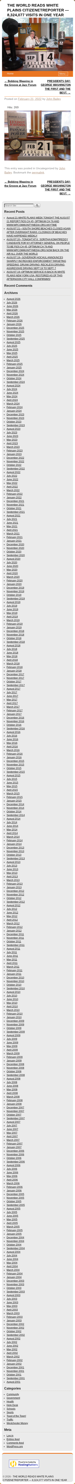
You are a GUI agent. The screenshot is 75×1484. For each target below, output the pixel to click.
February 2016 (15, 753)
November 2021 (15, 504)
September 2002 (16, 1335)
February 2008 (15, 1100)
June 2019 (12, 609)
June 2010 (12, 999)
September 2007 (16, 1118)
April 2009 (12, 1049)
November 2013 (15, 851)
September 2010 (16, 988)
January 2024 (14, 411)
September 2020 (16, 555)
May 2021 (12, 526)
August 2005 (13, 1208)
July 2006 (12, 1169)
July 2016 (12, 735)
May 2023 (12, 439)
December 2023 (15, 414)
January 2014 (14, 844)
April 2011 (12, 963)
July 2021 (12, 519)
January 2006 (14, 1190)
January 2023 (14, 454)
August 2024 (13, 385)
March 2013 (13, 880)
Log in (10, 1435)
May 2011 (12, 959)
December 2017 (15, 674)
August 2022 (13, 472)
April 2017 (12, 703)
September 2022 (16, 468)
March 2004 (13, 1270)
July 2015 (12, 779)
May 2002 (12, 1349)
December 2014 (15, 804)
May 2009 (12, 1046)
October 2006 (14, 1158)
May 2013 (12, 873)
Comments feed (15, 1442)
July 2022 (12, 475)
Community (13, 1394)
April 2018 (12, 660)
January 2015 (14, 800)
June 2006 (12, 1172)
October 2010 (14, 984)
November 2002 (15, 1327)
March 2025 (13, 360)
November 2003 (15, 1284)
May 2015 (12, 786)
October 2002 (14, 1331)
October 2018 (14, 638)
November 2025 (15, 331)
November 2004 (15, 1241)
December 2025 (15, 327)
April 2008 (12, 1093)
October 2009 (14, 1028)
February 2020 (15, 580)
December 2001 (15, 1367)
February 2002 (15, 1360)
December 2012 (15, 891)
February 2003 (15, 1317)
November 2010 (15, 981)
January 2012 (14, 930)
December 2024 (15, 371)
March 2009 (13, 1053)
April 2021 (12, 530)
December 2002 (15, 1324)
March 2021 (13, 533)
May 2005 (12, 1219)
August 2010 (13, 992)
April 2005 (12, 1223)
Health (10, 1401)
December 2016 (15, 717)
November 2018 (15, 634)
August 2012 (13, 905)
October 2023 (14, 421)
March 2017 (13, 707)
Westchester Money (17, 1423)
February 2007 (15, 1143)
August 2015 (13, 775)
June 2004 (12, 1259)
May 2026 (12, 309)
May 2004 (12, 1262)
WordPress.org (15, 1446)
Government (13, 1398)
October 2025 (14, 335)
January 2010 (14, 1017)
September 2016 (16, 728)
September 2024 (16, 382)
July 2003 (12, 1298)
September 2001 (16, 1378)
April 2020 (12, 573)
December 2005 (15, 1194)
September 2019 (16, 598)
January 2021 (14, 540)
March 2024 (13, 403)
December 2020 (15, 544)
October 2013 (14, 855)
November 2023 (15, 418)
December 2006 (15, 1150)
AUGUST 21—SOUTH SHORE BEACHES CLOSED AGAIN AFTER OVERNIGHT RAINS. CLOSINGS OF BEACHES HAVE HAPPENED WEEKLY (39, 232)
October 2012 (14, 898)
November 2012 (15, 894)
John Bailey (53, 98)
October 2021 (14, 508)
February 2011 (14, 970)
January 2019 (14, 627)
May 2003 (12, 1306)
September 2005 (16, 1205)
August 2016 (13, 732)
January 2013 (14, 887)
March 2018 (13, 663)
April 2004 (12, 1266)
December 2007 (15, 1107)
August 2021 (13, 515)
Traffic (10, 1419)
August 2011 (13, 948)
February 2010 (15, 1013)
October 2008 (14, 1071)
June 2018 (12, 652)
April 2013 (12, 876)
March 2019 (13, 620)
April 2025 (12, 356)
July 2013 (12, 865)
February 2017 (15, 710)
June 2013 (12, 869)
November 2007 (15, 1111)
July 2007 (12, 1125)
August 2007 (13, 1122)
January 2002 (14, 1363)
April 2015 (12, 790)
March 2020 (13, 577)
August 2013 (13, 862)
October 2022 (14, 465)
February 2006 (15, 1187)
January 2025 (14, 367)
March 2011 (13, 966)
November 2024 (15, 374)
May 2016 (12, 743)
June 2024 (12, 392)
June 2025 (12, 349)
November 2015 (15, 764)
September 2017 (16, 685)
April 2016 (12, 746)
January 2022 (14, 497)
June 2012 (12, 912)
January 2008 (14, 1104)
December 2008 (15, 1064)
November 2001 (15, 1371)
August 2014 (13, 818)
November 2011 (15, 938)
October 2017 (14, 681)
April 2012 (12, 919)
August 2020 (13, 559)
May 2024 (12, 396)
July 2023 (12, 432)
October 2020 (14, 551)
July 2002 (12, 1342)
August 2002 (13, 1338)
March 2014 (13, 836)
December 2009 (15, 1021)
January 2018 (14, 670)
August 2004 (13, 1252)
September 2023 (16, 425)
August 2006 (13, 1165)
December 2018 (15, 631)
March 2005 (13, 1226)
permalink (38, 172)
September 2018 (16, 642)
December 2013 (15, 847)
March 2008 (13, 1096)
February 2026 (15, 320)
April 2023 (12, 443)
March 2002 (13, 1356)
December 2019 (15, 587)
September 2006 (16, 1161)
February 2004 (15, 1273)
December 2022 (15, 457)
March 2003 (13, 1313)
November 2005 (15, 1197)
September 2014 (16, 815)
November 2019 (15, 591)
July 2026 (12, 302)
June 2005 (12, 1215)
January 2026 (14, 324)
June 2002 (12, 1345)
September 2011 (16, 945)
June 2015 (12, 782)
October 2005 (14, 1201)
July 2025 (12, 346)
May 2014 (12, 829)
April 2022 (12, 486)
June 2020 (12, 566)
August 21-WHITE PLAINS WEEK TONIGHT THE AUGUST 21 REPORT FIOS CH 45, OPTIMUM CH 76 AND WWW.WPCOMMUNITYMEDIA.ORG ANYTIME (38, 221)
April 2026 (12, 313)
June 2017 (12, 696)
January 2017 (14, 714)
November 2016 (15, 721)
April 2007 (12, 1136)
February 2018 (15, 667)
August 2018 (13, 645)
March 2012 (13, 923)
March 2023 (13, 447)
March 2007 (13, 1140)
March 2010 (13, 1010)
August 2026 (13, 299)
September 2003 (16, 1291)
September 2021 (16, 512)
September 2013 (16, 858)
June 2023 (12, 436)
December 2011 (15, 934)
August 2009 (13, 1035)
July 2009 (12, 1039)
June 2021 (12, 522)
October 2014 (14, 811)
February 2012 (15, 927)
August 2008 (13, 1078)
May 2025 (12, 353)
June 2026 (12, 306)
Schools (11, 1408)
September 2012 (16, 901)
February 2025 (15, 364)
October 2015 (14, 768)
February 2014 (15, 840)
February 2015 (15, 797)
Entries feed (13, 1439)
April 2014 (12, 833)
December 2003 (15, 1280)
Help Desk (12, 1405)
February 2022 (15, 494)
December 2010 (15, 977)
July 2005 (12, 1212)
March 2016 (13, 750)
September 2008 (16, 1075)
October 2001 (14, 1374)
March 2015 (13, 793)
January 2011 (14, 974)
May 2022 (12, 483)
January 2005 (14, 1234)
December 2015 (15, 761)
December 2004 (15, 1237)
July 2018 (12, 649)
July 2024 (12, 389)
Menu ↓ (63, 73)
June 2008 (12, 1086)
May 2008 (12, 1089)
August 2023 (13, 429)
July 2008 (12, 1082)
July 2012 (12, 909)
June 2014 (12, 826)
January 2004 (14, 1277)
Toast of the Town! (16, 1416)
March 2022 (13, 490)
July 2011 (12, 952)
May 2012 (12, 916)
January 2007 (14, 1147)
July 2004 (12, 1255)
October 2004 (14, 1244)
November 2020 (15, 548)
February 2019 (15, 623)
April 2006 (12, 1179)
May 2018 (12, 656)
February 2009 (15, 1057)
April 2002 (12, 1353)
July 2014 (12, 822)
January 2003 (14, 1320)
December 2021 (15, 501)
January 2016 (14, 757)
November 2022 (15, 461)
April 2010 (12, 1006)
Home (10, 73)
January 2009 (14, 1060)
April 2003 (12, 1309)
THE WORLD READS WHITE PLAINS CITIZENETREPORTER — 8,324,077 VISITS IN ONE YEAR (38, 10)
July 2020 (12, 562)
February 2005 (15, 1230)
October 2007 (14, 1114)
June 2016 (12, 739)
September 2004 (16, 1248)
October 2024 (14, 378)
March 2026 (13, 317)
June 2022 (12, 479)
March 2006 (13, 1183)
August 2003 (13, 1295)
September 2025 (16, 338)
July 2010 (12, 995)
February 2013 (15, 883)
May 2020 (12, 569)
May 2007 (12, 1132)
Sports (10, 1412)
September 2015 (16, 771)
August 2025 (13, 342)
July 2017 (12, 692)
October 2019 (14, 595)
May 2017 (12, 699)
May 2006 (12, 1176)
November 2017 (15, 678)
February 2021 (15, 537)
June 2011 (12, 956)
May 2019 (12, 613)
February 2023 (15, 450)
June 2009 (12, 1042)
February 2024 (15, 407)
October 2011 (14, 941)
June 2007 (12, 1129)
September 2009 (16, 1031)
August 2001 (13, 1382)
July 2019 (12, 605)
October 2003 (14, 1288)
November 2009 (15, 1024)
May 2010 (12, 1002)
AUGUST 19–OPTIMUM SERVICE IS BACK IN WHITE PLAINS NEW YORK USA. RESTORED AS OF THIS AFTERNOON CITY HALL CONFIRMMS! (36, 276)
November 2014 (15, 808)
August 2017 (13, 688)
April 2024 (12, 400)
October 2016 (14, 725)
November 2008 (15, 1067)
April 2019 (12, 616)
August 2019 (13, 602)
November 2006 (15, 1154)
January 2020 (14, 584)
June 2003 (12, 1302)
